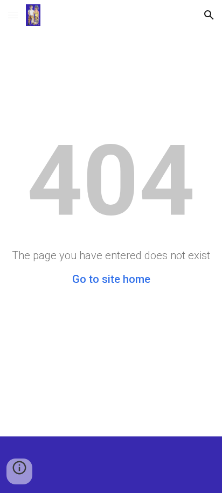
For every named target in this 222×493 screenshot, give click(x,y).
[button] (13, 15)
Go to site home (111, 279)
